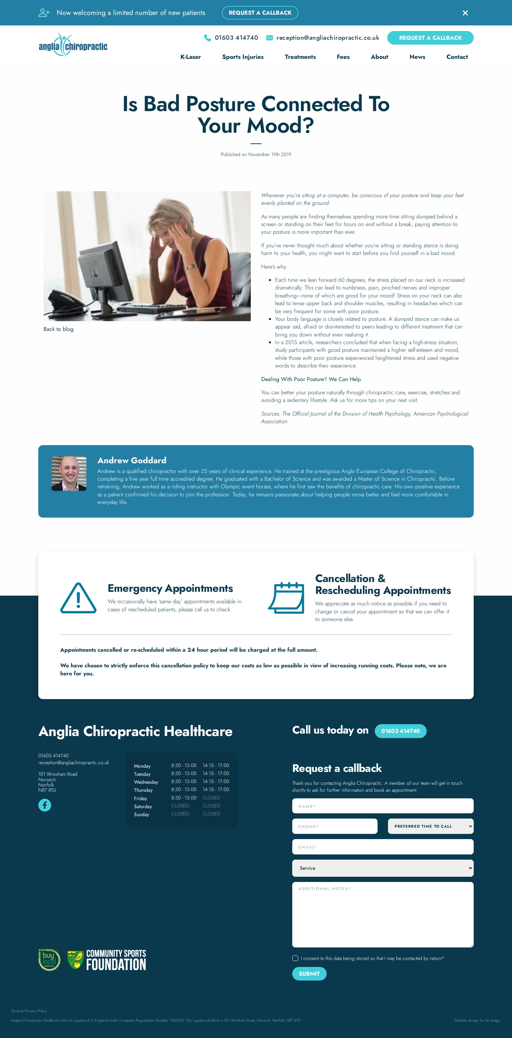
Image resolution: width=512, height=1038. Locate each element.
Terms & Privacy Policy (29, 1011)
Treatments (300, 56)
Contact (457, 56)
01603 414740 (53, 755)
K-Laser (190, 56)
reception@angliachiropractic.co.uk (73, 762)
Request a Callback (430, 38)
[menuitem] (191, 57)
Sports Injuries (243, 56)
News (417, 56)
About (379, 56)
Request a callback (260, 13)
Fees (343, 56)
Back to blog (58, 329)
